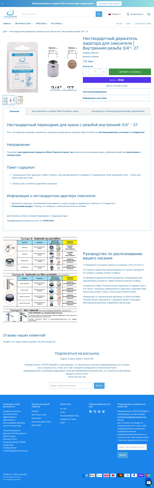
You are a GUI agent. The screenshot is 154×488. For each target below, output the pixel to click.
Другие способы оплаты (117, 86)
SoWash (7, 23)
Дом (5, 31)
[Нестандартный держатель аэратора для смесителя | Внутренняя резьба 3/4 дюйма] (9, 100)
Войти (99, 385)
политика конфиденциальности (105, 364)
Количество (88, 66)
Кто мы (119, 23)
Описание (14, 111)
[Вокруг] (99, 14)
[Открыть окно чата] (148, 483)
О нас (128, 23)
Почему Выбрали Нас (69, 416)
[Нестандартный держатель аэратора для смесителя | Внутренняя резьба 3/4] (19, 100)
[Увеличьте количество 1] (104, 72)
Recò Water (56, 23)
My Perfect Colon (23, 23)
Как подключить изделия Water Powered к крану (55, 111)
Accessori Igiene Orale (41, 422)
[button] (114, 14)
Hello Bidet (41, 23)
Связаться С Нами (143, 23)
